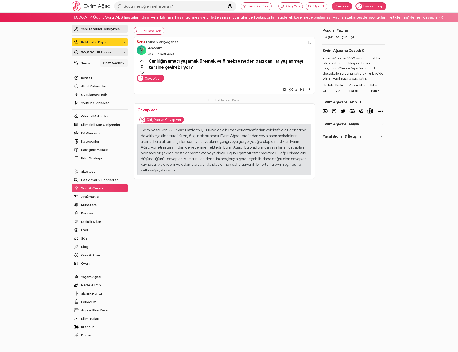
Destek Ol (328, 88)
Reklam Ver (340, 88)
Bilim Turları (375, 88)
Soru (141, 42)
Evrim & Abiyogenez (162, 42)
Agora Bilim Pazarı (357, 88)
